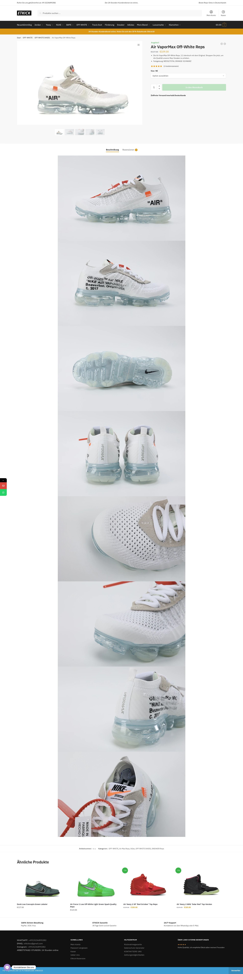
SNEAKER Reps (158, 848)
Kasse (223, 15)
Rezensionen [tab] (128, 149)
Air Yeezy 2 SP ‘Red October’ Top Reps (140, 904)
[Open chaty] (7, 967)
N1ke (132, 848)
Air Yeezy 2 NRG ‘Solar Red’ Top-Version (194, 904)
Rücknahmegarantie (133, 944)
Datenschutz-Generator (134, 948)
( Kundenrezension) (171, 66)
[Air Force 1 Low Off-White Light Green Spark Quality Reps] (95, 884)
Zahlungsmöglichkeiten (134, 955)
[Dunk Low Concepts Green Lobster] (41, 884)
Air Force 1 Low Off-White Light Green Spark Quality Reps (93, 905)
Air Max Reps (124, 848)
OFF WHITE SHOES (42, 38)
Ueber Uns (75, 955)
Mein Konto (211, 15)
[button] (138, 45)
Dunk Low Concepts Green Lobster (32, 904)
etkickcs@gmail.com (33, 943)
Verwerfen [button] (235, 970)
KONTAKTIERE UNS (133, 951)
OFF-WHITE (28, 38)
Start (19, 38)
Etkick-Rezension (78, 958)
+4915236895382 (37, 940)
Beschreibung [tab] (112, 149)
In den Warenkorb (194, 87)
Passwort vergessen (79, 948)
